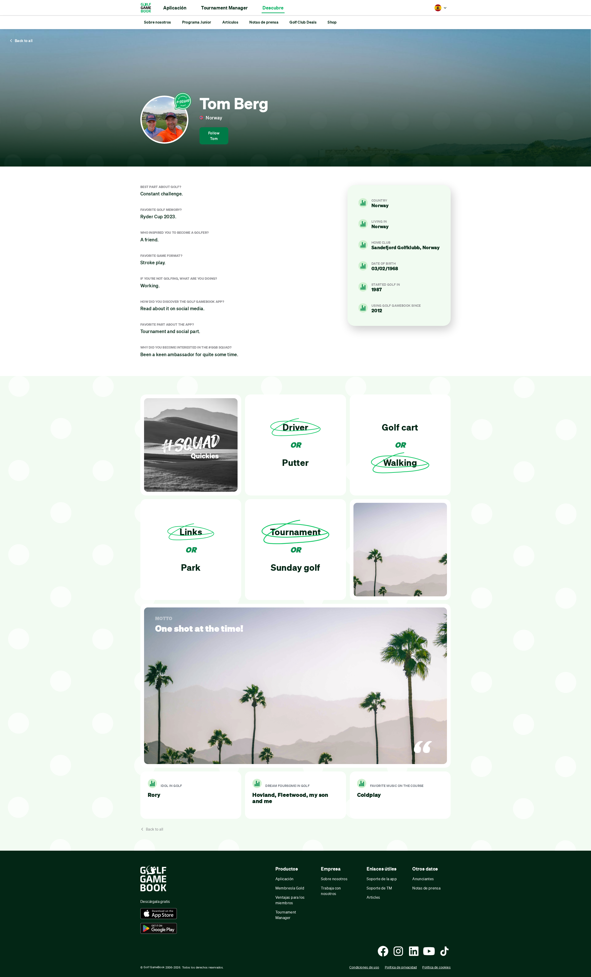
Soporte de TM (379, 888)
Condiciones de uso (364, 967)
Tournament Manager (285, 915)
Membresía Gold (289, 888)
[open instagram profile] (398, 951)
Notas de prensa (426, 888)
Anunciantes (423, 879)
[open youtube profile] (429, 951)
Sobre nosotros (334, 879)
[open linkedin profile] (413, 951)
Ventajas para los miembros (290, 900)
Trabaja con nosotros (331, 891)
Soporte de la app (382, 879)
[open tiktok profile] (444, 951)
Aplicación (284, 879)
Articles (373, 897)
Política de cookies (436, 967)
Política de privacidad (401, 967)
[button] (175, 8)
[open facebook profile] (383, 951)
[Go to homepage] (148, 7)
